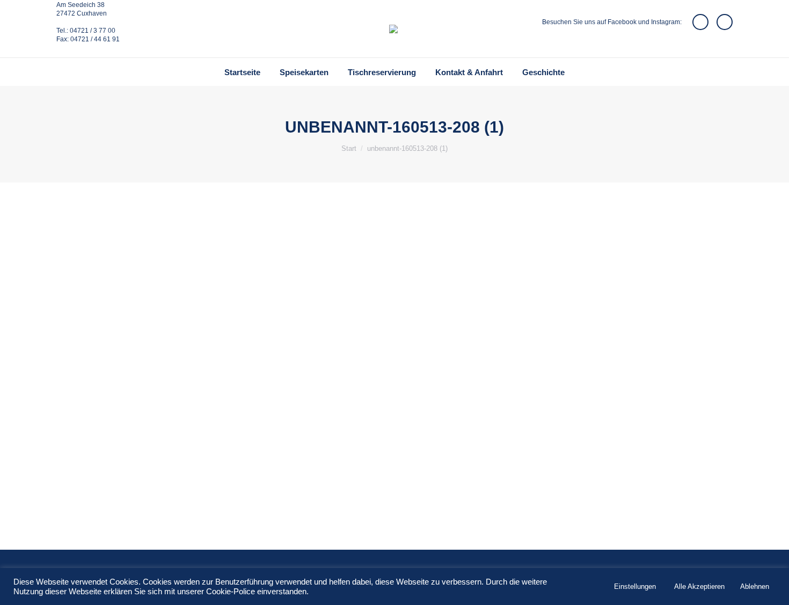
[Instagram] (725, 22)
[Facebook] (700, 22)
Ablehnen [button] (754, 586)
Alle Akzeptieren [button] (699, 586)
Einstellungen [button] (635, 586)
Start (348, 148)
